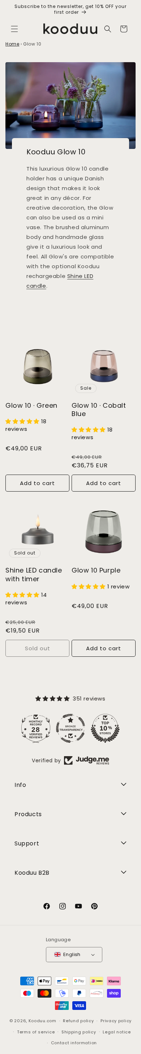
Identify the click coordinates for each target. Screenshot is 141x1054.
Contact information (74, 1043)
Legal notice (117, 1032)
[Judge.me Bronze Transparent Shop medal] (69, 728)
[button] (14, 29)
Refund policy (78, 1021)
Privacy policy (116, 1021)
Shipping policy (78, 1032)
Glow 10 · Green (31, 405)
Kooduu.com (42, 1021)
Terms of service (36, 1032)
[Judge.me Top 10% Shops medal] (104, 728)
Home (12, 44)
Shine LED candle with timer (33, 574)
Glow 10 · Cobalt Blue (99, 409)
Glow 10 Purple (96, 570)
